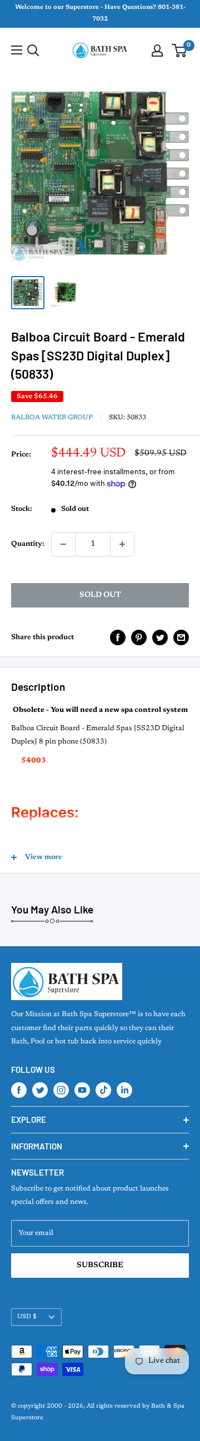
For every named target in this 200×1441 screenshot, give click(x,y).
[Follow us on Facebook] (19, 1090)
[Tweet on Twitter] (160, 637)
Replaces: (44, 812)
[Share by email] (181, 637)
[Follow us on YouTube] (82, 1090)
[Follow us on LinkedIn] (124, 1090)
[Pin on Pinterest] (139, 637)
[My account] (157, 50)
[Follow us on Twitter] (40, 1090)
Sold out (100, 595)
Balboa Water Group (52, 417)
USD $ (27, 1317)
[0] (180, 50)
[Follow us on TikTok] (103, 1090)
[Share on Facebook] (118, 637)
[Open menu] (16, 50)
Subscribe (100, 1265)
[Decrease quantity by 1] (63, 544)
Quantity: (27, 544)
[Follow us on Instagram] (61, 1090)
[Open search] (33, 50)
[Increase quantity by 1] (122, 544)
